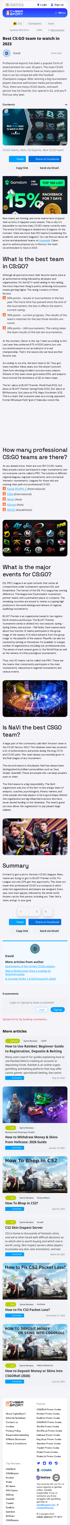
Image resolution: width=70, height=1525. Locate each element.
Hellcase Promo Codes (48, 1435)
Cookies (10, 1426)
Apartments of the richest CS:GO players (30, 966)
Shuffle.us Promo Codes (49, 1430)
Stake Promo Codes (47, 1452)
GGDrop (10, 1494)
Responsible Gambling (17, 1435)
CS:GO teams (11, 150)
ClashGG (10, 1498)
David (16, 53)
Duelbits (10, 1507)
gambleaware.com (46, 1504)
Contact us (12, 1422)
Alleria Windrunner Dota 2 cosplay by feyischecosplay (28, 972)
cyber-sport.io (44, 1516)
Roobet (10, 1477)
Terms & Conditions (16, 1443)
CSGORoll (10, 1469)
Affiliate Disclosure (16, 1439)
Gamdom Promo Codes (49, 1443)
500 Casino (12, 1490)
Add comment (57, 30)
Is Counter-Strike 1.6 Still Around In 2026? (30, 978)
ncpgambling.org (45, 1507)
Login (41, 1009)
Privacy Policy (13, 1430)
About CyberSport (16, 1413)
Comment (16, 1077)
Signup (57, 1009)
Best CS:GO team (53, 150)
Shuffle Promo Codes (48, 1426)
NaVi (23, 150)
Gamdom (10, 1511)
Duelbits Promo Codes (48, 1417)
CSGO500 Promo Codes (49, 1422)
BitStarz (10, 1516)
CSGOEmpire (12, 1473)
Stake (9, 1481)
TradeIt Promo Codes (48, 1447)
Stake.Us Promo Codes (49, 1456)
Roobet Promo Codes (48, 1413)
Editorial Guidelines (16, 1417)
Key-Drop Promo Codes (49, 1439)
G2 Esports (34, 150)
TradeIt (10, 1503)
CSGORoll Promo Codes (49, 1409)
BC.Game (10, 1486)
